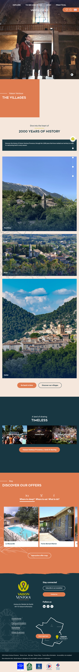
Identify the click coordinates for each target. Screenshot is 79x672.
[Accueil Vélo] (29, 666)
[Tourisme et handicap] (39, 666)
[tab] (27, 497)
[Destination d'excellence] (49, 666)
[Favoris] (66, 10)
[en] (75, 10)
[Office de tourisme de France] (57, 666)
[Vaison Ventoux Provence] (39, 12)
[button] (70, 9)
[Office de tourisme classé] (20, 666)
